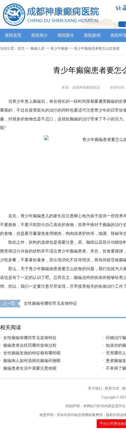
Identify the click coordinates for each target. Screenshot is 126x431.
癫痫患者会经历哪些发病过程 (30, 345)
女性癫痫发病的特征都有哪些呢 (32, 353)
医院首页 (13, 35)
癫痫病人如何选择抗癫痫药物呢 (32, 360)
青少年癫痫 (59, 48)
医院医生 (66, 35)
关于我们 (95, 388)
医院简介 (39, 35)
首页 (21, 48)
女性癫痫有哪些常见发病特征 (50, 303)
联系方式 (112, 388)
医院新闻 (92, 35)
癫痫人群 (37, 48)
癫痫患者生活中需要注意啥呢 (30, 368)
